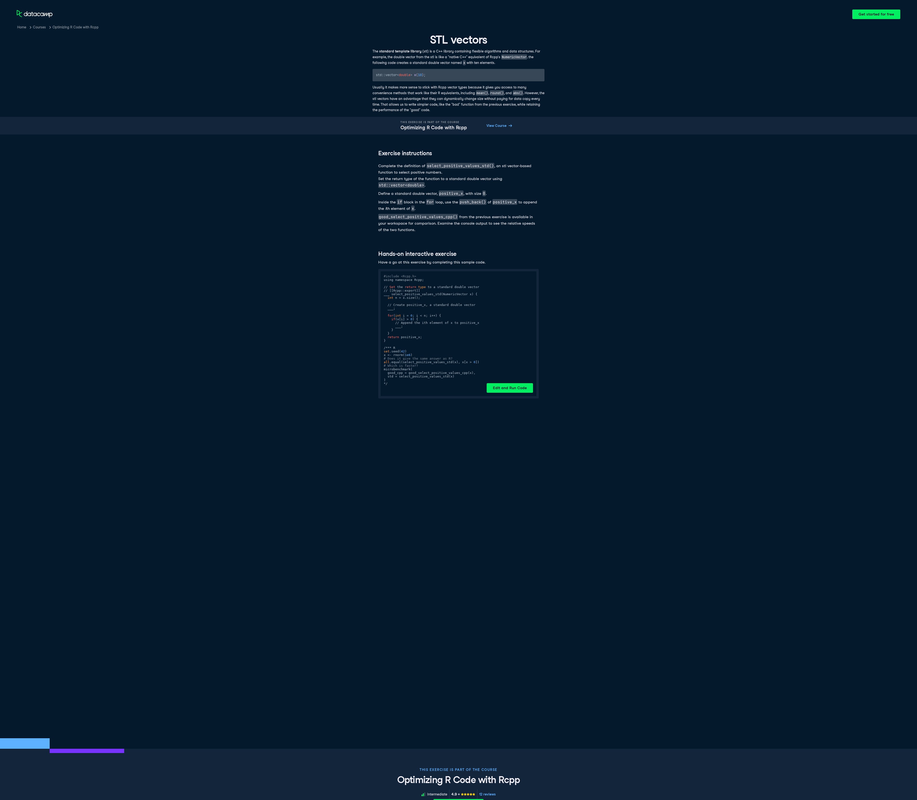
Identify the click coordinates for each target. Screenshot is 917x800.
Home (21, 27)
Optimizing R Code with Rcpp (76, 27)
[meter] (463, 794)
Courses (39, 27)
